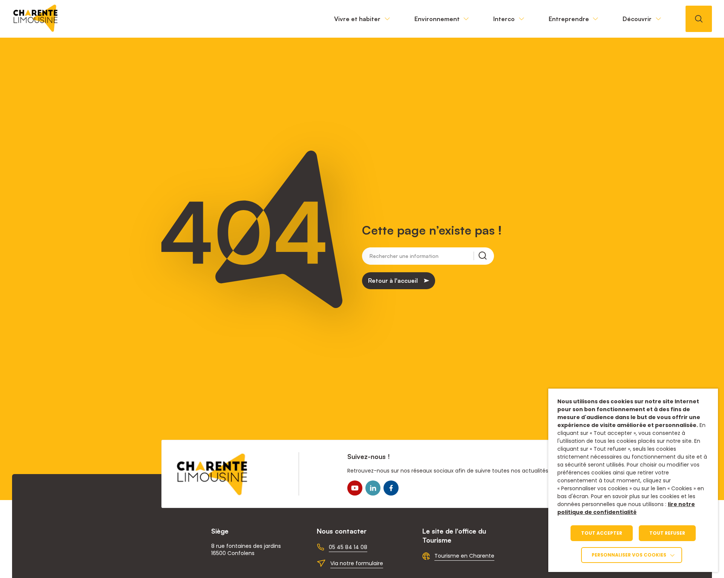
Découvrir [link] (637, 18)
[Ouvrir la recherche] (699, 19)
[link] (36, 30)
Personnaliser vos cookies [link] (629, 555)
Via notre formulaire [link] (356, 563)
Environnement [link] (437, 18)
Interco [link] (504, 18)
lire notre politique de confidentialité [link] (626, 508)
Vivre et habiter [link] (357, 18)
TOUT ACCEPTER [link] (601, 533)
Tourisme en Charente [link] (464, 556)
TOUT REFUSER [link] (667, 533)
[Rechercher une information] (480, 256)
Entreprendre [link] (569, 18)
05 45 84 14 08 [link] (348, 547)
